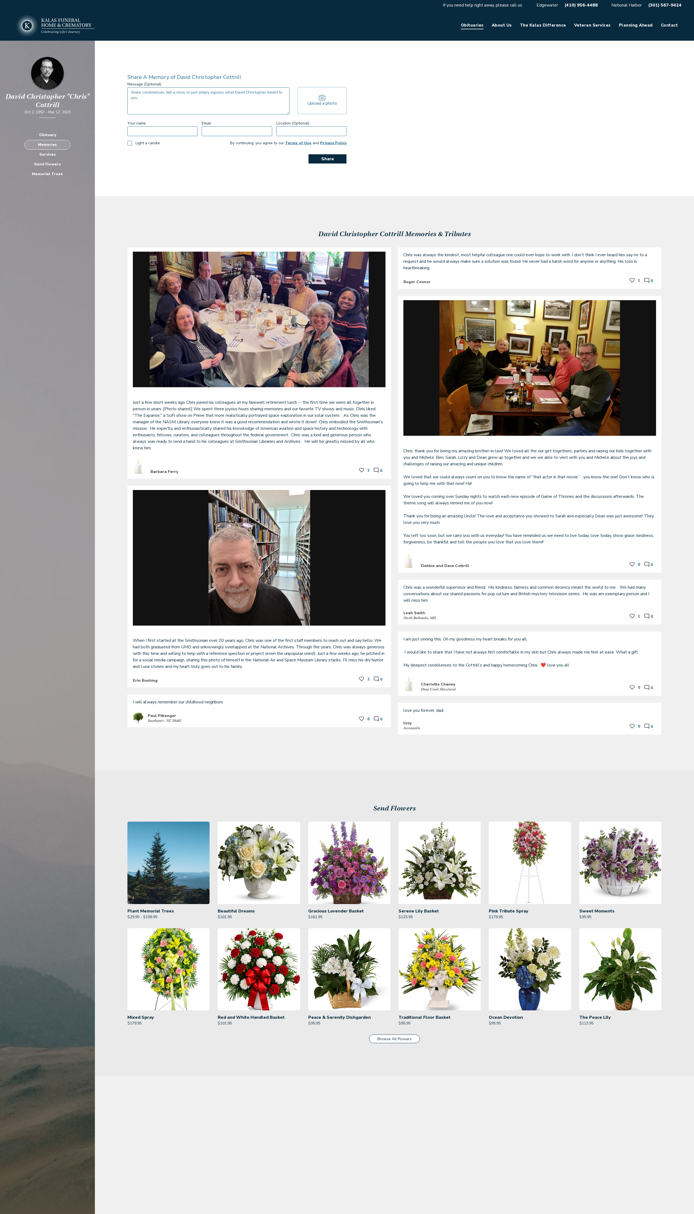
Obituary (47, 134)
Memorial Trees (47, 174)
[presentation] (322, 100)
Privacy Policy (333, 143)
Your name (136, 123)
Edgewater (547, 5)
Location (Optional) (292, 123)
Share (327, 159)
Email (206, 123)
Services (47, 154)
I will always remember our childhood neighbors (178, 702)
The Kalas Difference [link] (543, 25)
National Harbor (626, 5)
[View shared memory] (259, 396)
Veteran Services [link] (592, 25)
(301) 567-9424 (665, 5)
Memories (47, 144)
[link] (168, 871)
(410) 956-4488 (581, 5)
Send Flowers (47, 164)
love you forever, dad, (423, 710)
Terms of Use (298, 143)
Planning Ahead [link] (636, 25)
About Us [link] (502, 25)
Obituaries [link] (472, 25)
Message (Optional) (144, 84)
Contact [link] (669, 25)
